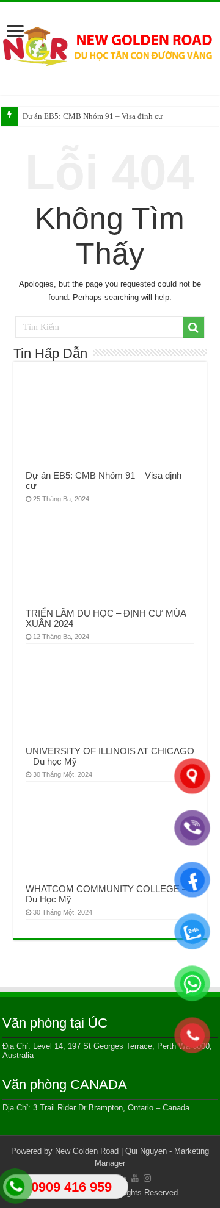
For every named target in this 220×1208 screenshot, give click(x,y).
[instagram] (147, 1178)
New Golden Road (87, 1151)
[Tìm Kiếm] (193, 327)
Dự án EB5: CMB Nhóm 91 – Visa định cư (93, 116)
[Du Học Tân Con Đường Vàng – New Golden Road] (110, 46)
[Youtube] (135, 1178)
